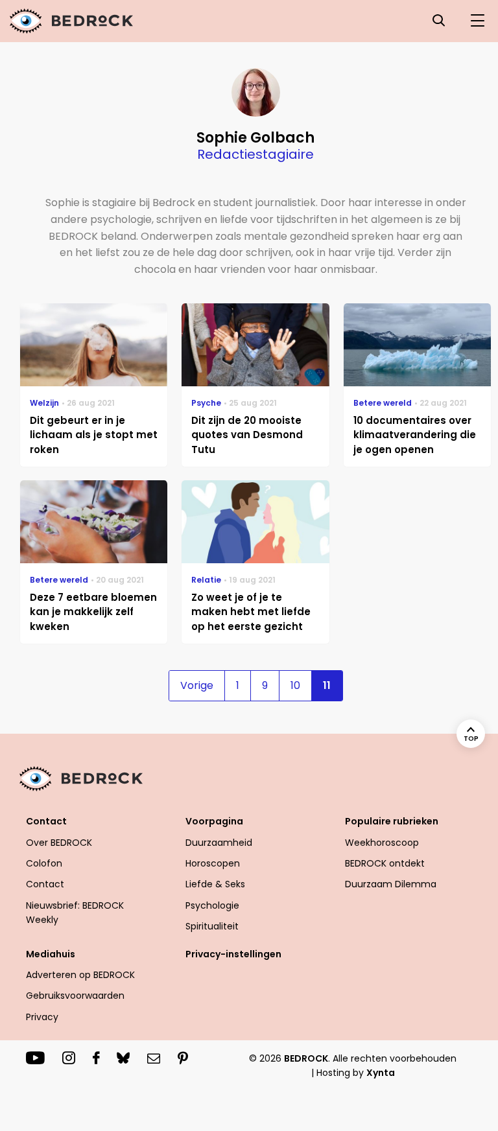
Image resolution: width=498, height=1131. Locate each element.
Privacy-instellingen (233, 954)
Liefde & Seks (215, 884)
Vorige (196, 685)
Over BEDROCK (59, 842)
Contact (45, 884)
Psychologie (212, 905)
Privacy (42, 1016)
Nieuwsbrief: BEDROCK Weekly (75, 912)
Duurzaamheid (218, 842)
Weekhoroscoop (382, 842)
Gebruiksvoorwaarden (75, 995)
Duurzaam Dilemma (390, 884)
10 (295, 685)
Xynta (380, 1072)
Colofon (44, 863)
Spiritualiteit (212, 926)
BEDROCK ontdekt (385, 863)
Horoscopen (212, 863)
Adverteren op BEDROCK (80, 974)
